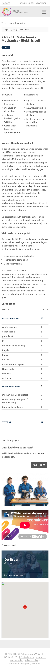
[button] (25, 607)
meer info (39, 464)
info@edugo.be (26, 657)
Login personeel (26, 3)
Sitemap (37, 663)
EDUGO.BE (6, 3)
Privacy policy (31, 660)
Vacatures (41, 3)
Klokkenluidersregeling (20, 663)
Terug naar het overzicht (14, 22)
